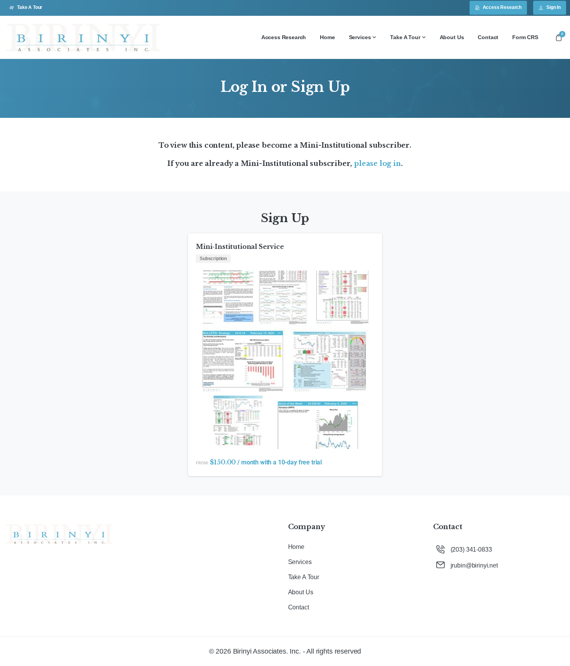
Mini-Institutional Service (240, 246)
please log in (377, 163)
